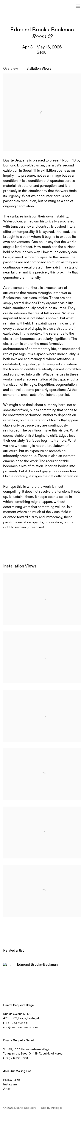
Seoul (42, 52)
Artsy (7, 1089)
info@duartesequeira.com (20, 1027)
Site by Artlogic (51, 1108)
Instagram (10, 1084)
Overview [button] (10, 68)
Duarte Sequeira (20, 6)
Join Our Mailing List (17, 1071)
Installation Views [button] (37, 68)
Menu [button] (77, 6)
